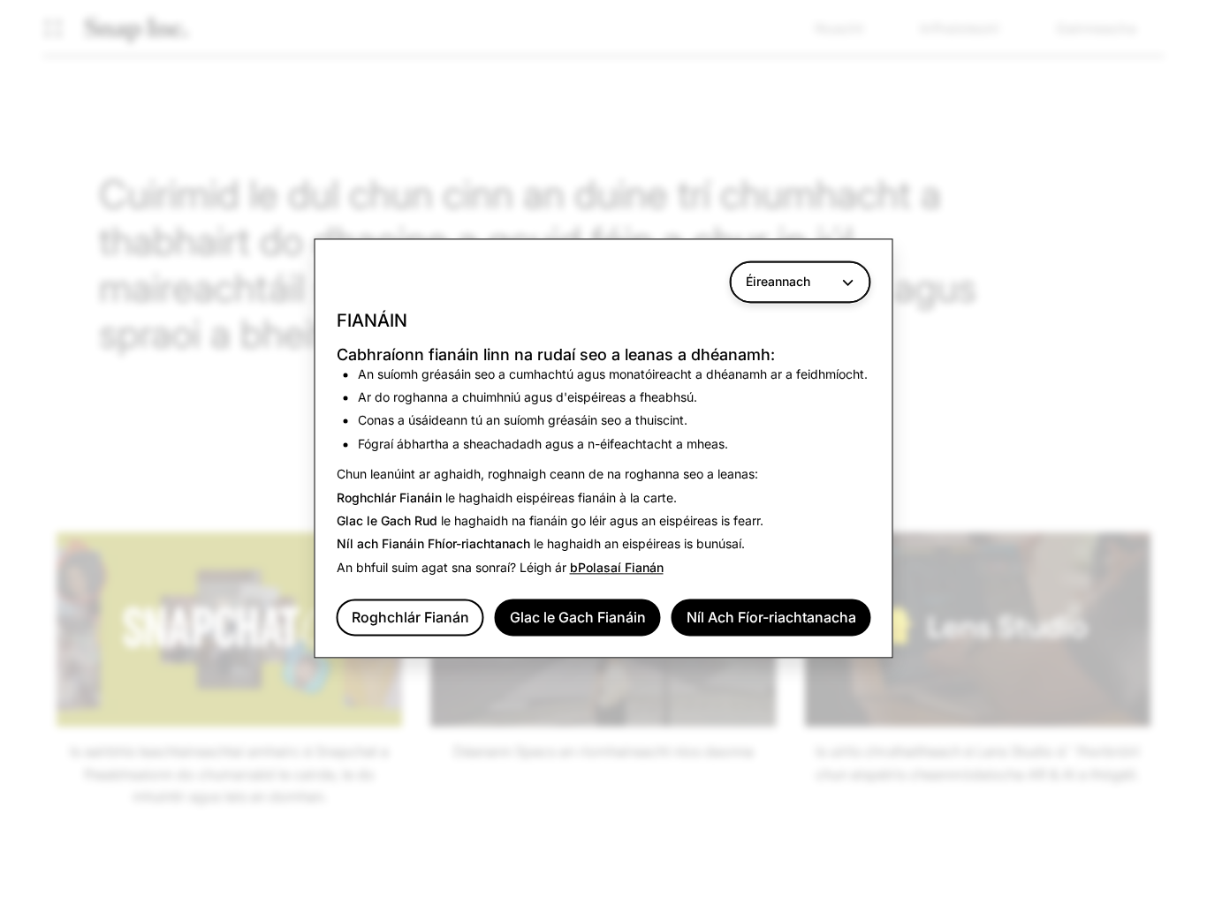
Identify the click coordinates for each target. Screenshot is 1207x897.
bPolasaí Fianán (617, 567)
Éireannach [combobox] (778, 281)
